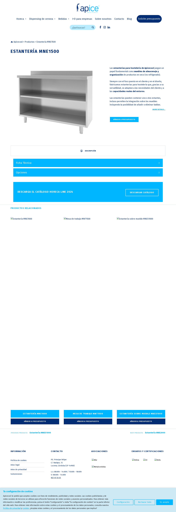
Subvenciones (16, 474)
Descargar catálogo (142, 192)
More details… (158, 109)
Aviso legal (15, 465)
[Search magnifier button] (93, 27)
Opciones (21, 172)
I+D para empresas (82, 18)
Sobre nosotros (103, 18)
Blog (129, 18)
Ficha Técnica (23, 162)
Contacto (119, 18)
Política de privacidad (12, 508)
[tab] (88, 163)
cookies (26, 508)
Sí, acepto (164, 502)
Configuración (123, 502)
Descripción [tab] (90, 151)
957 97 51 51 (56, 478)
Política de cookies (19, 460)
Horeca (20, 18)
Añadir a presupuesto (124, 119)
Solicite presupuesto (149, 18)
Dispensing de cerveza (41, 18)
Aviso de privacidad (19, 469)
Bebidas (62, 18)
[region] (88, 500)
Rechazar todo (145, 502)
